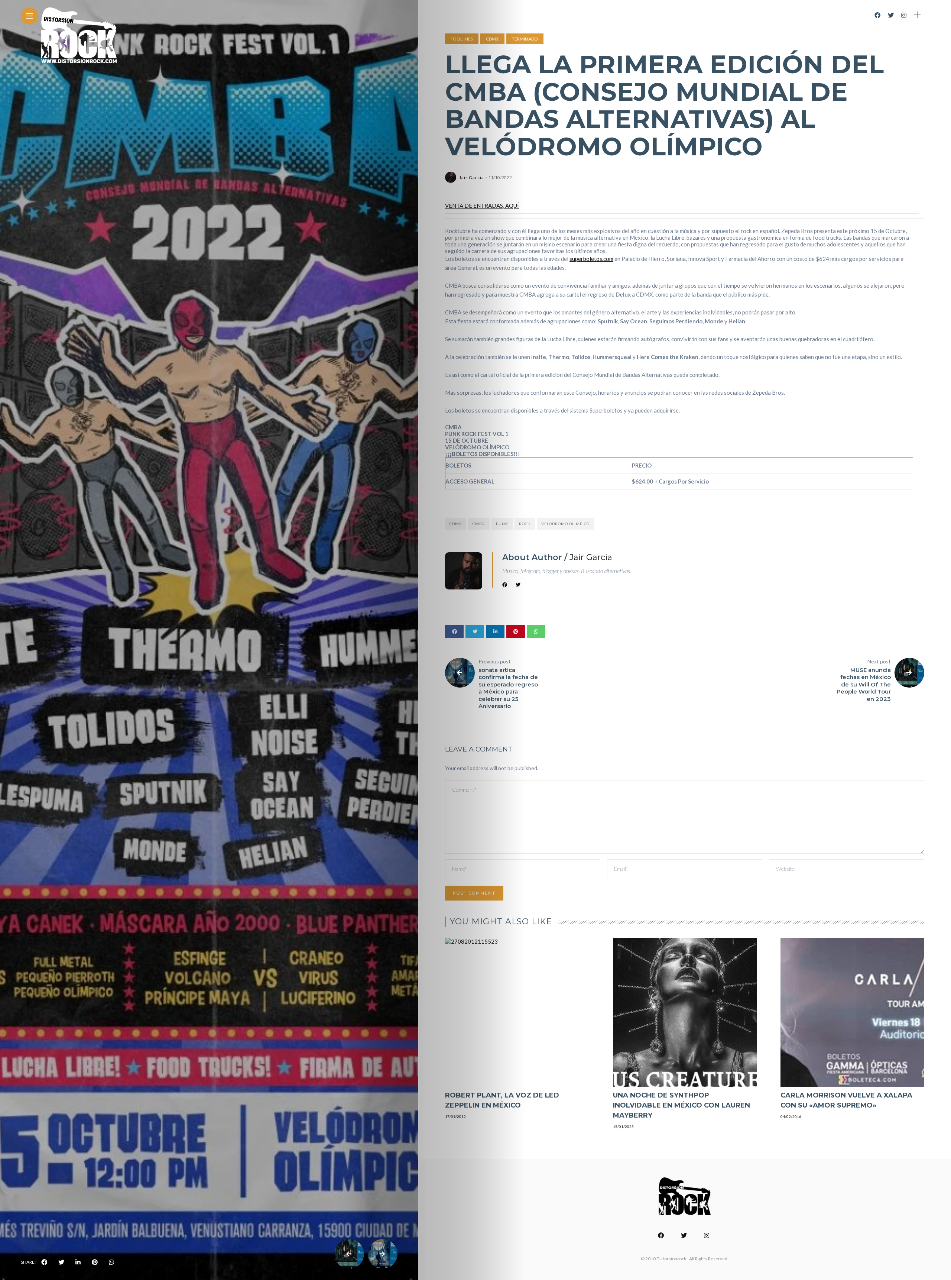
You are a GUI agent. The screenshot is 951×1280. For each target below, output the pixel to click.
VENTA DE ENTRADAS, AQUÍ (482, 205)
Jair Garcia (471, 177)
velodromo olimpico (565, 523)
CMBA (479, 523)
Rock (524, 523)
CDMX (492, 39)
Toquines (462, 39)
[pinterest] (95, 1262)
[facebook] (44, 1262)
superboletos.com (591, 258)
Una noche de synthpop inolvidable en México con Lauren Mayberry (681, 1105)
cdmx (455, 523)
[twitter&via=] (61, 1262)
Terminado (525, 39)
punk (502, 523)
